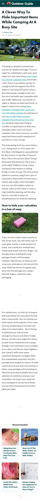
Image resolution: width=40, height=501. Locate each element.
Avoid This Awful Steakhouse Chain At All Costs (10, 484)
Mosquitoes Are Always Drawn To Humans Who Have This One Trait (10, 453)
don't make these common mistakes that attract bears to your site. (18, 119)
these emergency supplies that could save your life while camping (18, 109)
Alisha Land (8, 32)
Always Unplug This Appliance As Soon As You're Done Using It (29, 486)
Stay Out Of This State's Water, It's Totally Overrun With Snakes (29, 452)
